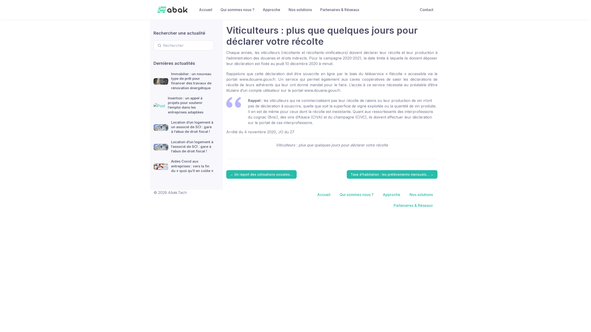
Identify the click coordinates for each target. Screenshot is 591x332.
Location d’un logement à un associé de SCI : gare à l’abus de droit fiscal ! (192, 127)
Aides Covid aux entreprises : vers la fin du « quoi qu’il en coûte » (192, 166)
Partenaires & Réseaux (339, 9)
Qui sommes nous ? (237, 9)
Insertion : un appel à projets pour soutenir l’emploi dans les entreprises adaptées (185, 105)
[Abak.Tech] (172, 10)
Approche (271, 9)
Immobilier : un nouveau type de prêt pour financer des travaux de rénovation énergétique (191, 81)
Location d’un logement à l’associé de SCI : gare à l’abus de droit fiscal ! (192, 147)
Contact (426, 9)
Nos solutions (300, 9)
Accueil (205, 9)
